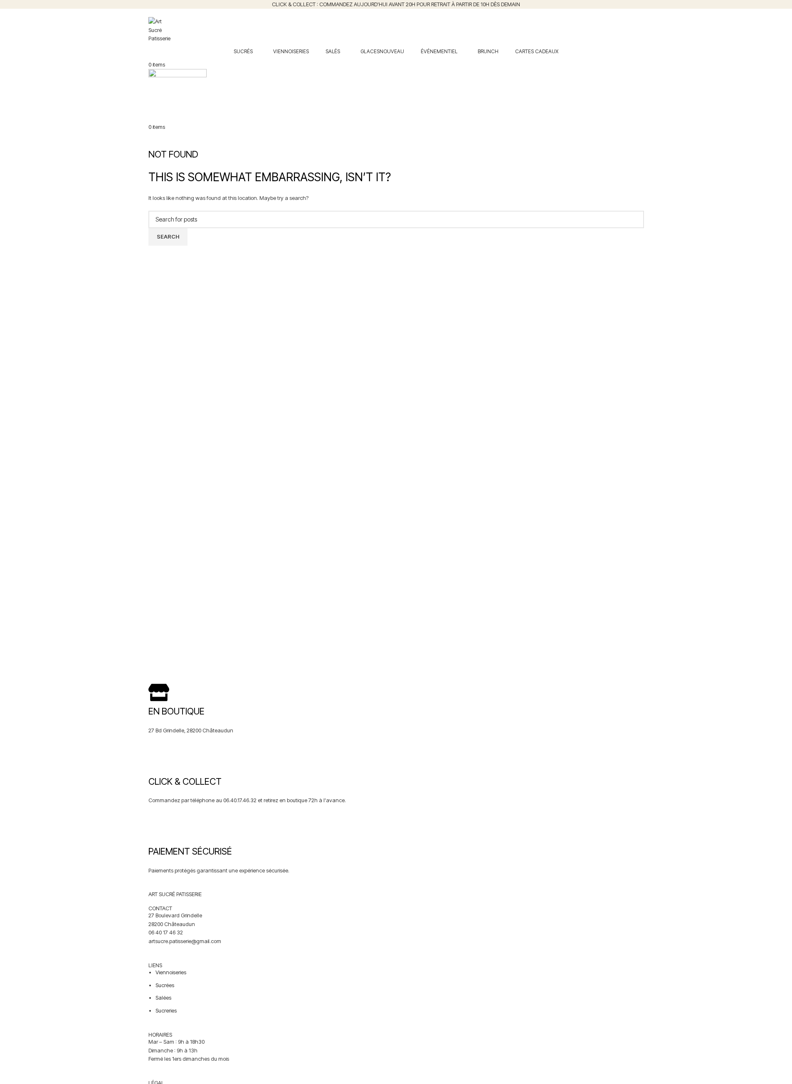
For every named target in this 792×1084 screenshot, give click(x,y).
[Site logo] (159, 29)
